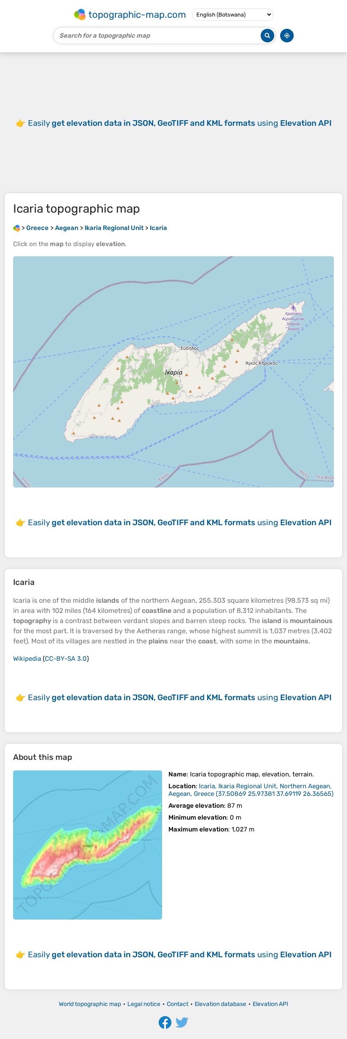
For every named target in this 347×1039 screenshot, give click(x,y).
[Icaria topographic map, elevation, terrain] (87, 845)
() (250, 790)
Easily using (180, 123)
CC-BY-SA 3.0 (66, 658)
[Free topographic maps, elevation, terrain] (16, 228)
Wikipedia (27, 658)
